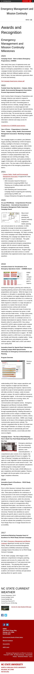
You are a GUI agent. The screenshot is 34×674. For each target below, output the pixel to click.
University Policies (23, 656)
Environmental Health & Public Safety (13, 637)
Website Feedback (8, 640)
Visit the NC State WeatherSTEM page (21, 607)
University (12, 664)
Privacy (15, 656)
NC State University (19, 654)
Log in (30, 656)
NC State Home (7, 1)
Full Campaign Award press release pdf (12, 81)
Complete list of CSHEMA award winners (13, 125)
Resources (25, 1)
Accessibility (6, 644)
